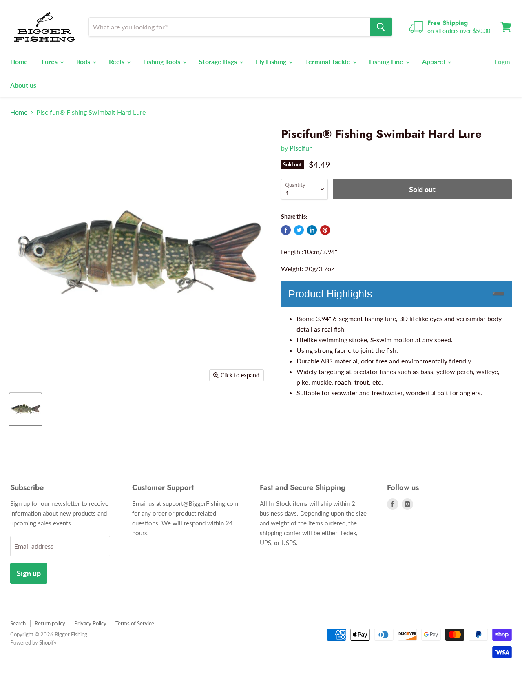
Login (502, 61)
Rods (84, 61)
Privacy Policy (90, 623)
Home (19, 61)
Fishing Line (387, 61)
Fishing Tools (162, 61)
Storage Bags (219, 61)
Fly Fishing (272, 61)
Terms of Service (134, 623)
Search (18, 623)
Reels (117, 61)
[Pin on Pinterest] (325, 230)
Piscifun (301, 148)
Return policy (50, 623)
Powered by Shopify (33, 642)
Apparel (434, 61)
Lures (50, 61)
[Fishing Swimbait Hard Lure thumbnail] (25, 409)
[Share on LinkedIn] (312, 230)
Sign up (29, 573)
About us (23, 85)
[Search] (381, 27)
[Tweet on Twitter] (299, 230)
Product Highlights (330, 293)
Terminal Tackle (328, 61)
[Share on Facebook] (286, 230)
